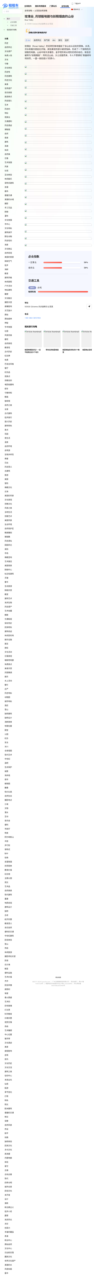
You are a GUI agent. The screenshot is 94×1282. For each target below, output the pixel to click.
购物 (6, 212)
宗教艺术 (8, 516)
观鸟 (6, 1059)
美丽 (6, 479)
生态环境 (8, 524)
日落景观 (8, 656)
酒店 (6, 705)
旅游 (6, 475)
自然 (6, 133)
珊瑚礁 (7, 537)
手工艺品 (8, 207)
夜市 (6, 779)
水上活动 (8, 681)
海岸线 (7, 775)
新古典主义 (9, 1207)
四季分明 (8, 1182)
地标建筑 (8, 290)
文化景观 (8, 500)
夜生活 (7, 438)
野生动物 (8, 236)
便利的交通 (9, 932)
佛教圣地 (8, 557)
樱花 (6, 339)
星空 (6, 1166)
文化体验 (8, 68)
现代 (6, 1178)
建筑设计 (8, 907)
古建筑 (7, 471)
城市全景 (8, 1187)
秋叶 (6, 853)
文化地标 (8, 228)
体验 (6, 1162)
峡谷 (6, 1117)
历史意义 (8, 467)
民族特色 (8, 627)
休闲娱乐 (8, 179)
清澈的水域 (9, 199)
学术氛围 (8, 327)
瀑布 (6, 216)
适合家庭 (8, 92)
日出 (6, 463)
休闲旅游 (8, 952)
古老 (6, 915)
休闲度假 (8, 282)
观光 (6, 882)
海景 (6, 245)
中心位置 (8, 1034)
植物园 (7, 783)
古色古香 (8, 1174)
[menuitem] (76, 3)
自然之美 (8, 405)
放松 (6, 648)
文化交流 (8, 1067)
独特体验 (8, 1141)
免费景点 (8, 664)
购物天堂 (8, 590)
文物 (6, 808)
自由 (6, 1026)
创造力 (7, 1228)
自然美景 (8, 890)
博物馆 (7, 129)
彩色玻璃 (8, 1006)
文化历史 (8, 1063)
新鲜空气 (8, 261)
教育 (6, 273)
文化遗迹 (8, 1043)
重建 (6, 899)
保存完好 (8, 623)
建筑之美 (8, 1071)
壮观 (6, 170)
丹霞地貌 (8, 1158)
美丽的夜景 (9, 257)
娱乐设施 (8, 639)
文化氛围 (8, 220)
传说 (6, 1129)
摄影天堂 (8, 302)
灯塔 (6, 1096)
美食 (6, 84)
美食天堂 (8, 668)
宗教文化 (8, 504)
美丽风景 (8, 520)
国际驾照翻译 (40, 6)
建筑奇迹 (8, 631)
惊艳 (6, 857)
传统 (6, 948)
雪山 (6, 709)
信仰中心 (8, 1075)
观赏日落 (8, 1022)
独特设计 (8, 718)
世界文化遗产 (10, 1261)
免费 (6, 360)
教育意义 (8, 923)
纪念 (6, 738)
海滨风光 (8, 1219)
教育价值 (8, 870)
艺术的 (7, 1001)
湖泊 (6, 549)
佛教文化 (8, 487)
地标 (6, 113)
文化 (6, 59)
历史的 (7, 109)
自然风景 (8, 1125)
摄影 (6, 203)
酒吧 (6, 763)
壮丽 (6, 331)
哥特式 (7, 849)
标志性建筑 (9, 574)
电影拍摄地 (9, 384)
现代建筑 (8, 894)
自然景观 (8, 343)
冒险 (6, 483)
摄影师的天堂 (10, 956)
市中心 (7, 224)
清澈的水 (8, 1265)
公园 (6, 734)
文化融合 (8, 298)
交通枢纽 (8, 619)
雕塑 (6, 294)
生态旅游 (8, 586)
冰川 (6, 746)
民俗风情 (8, 985)
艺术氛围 (8, 162)
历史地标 (8, 693)
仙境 (6, 1084)
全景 (6, 409)
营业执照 (74, 981)
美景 (6, 1047)
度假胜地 (8, 1051)
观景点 (7, 376)
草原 (6, 993)
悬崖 (6, 458)
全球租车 (28, 6)
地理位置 (8, 726)
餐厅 (6, 368)
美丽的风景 (9, 495)
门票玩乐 (53, 6)
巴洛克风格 (9, 364)
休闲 (6, 150)
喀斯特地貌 (9, 660)
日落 (6, 158)
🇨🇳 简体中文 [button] (75, 9)
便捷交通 (8, 195)
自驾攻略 (65, 6)
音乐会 (7, 820)
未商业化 (8, 1080)
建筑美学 (8, 232)
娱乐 (6, 676)
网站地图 (58, 977)
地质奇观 (8, 903)
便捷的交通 (9, 1113)
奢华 (6, 582)
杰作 (6, 981)
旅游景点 (8, 96)
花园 (6, 434)
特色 (6, 1100)
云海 (6, 491)
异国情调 (8, 672)
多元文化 (8, 1150)
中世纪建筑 (9, 936)
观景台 (7, 117)
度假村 (7, 989)
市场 (6, 553)
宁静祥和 (8, 393)
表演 (6, 1236)
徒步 (6, 265)
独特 (6, 911)
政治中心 (8, 1240)
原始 (6, 314)
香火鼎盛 (8, 997)
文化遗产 (8, 51)
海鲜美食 (8, 722)
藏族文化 (8, 1256)
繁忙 (6, 685)
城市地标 (8, 701)
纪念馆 (7, 874)
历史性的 (8, 240)
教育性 (7, 347)
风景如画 (8, 1269)
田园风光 (8, 545)
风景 (6, 166)
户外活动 (8, 286)
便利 (6, 825)
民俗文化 (8, 1191)
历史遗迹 (8, 125)
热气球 (47, 40)
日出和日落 (9, 1252)
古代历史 (8, 351)
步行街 (7, 845)
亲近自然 (8, 927)
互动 (6, 816)
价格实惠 (8, 1018)
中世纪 (7, 759)
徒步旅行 (8, 417)
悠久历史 (8, 421)
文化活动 (8, 652)
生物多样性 (9, 454)
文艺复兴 (8, 310)
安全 (6, 742)
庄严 (6, 689)
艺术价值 (8, 977)
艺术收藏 (8, 611)
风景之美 (8, 508)
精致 (6, 615)
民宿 (6, 960)
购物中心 (8, 569)
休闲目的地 (9, 635)
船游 (6, 1088)
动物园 (7, 697)
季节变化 (8, 1092)
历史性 (7, 72)
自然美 (7, 154)
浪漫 (6, 187)
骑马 (60, 40)
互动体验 (8, 175)
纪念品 (7, 372)
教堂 (6, 594)
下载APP (77, 3)
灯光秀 (7, 1010)
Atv (54, 40)
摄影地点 (8, 800)
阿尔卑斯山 (9, 837)
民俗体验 (8, 940)
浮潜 (6, 578)
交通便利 (8, 121)
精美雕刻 (8, 532)
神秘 (6, 323)
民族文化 (8, 1145)
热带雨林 (8, 866)
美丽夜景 (8, 565)
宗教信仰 (8, 380)
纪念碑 (7, 356)
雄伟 (6, 191)
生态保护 (8, 767)
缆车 (6, 388)
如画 (6, 1137)
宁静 (6, 64)
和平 (6, 1133)
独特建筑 (8, 713)
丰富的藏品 (9, 1232)
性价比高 (8, 792)
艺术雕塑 (8, 1030)
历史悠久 (8, 101)
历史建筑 (8, 76)
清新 (6, 1203)
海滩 (6, 146)
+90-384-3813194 (33, 318)
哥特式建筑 (9, 183)
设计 (6, 1199)
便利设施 (8, 973)
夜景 (6, 138)
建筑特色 (8, 426)
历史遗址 (8, 541)
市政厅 (7, 829)
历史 (6, 43)
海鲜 (6, 269)
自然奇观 (8, 253)
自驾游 (7, 450)
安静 (6, 1121)
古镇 (6, 1170)
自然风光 (8, 47)
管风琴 (7, 1038)
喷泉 (6, 833)
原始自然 (8, 1244)
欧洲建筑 (8, 1108)
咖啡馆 (7, 401)
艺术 (6, 105)
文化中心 (8, 1248)
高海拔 (7, 1154)
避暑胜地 (8, 306)
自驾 (6, 1055)
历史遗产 (8, 607)
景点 (6, 430)
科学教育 (8, 1014)
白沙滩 (7, 964)
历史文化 (8, 80)
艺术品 (7, 886)
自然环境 (8, 446)
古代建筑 (8, 413)
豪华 (6, 1273)
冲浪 (6, 841)
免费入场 (8, 55)
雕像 (6, 788)
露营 (6, 1215)
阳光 (6, 1104)
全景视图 (8, 750)
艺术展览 (8, 561)
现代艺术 (8, 755)
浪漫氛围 (8, 862)
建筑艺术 (8, 598)
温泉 (6, 442)
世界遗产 (8, 88)
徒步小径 (8, 1211)
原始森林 (8, 319)
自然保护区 (9, 528)
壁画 (6, 397)
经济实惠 (8, 919)
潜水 (6, 812)
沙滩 (6, 804)
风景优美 (8, 335)
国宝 (6, 730)
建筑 (6, 142)
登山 (6, 944)
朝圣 (6, 969)
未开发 (7, 1195)
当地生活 (8, 512)
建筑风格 (8, 277)
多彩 (6, 1224)
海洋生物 (8, 602)
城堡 (6, 771)
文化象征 (8, 249)
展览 (6, 644)
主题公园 (8, 878)
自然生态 (8, 796)
